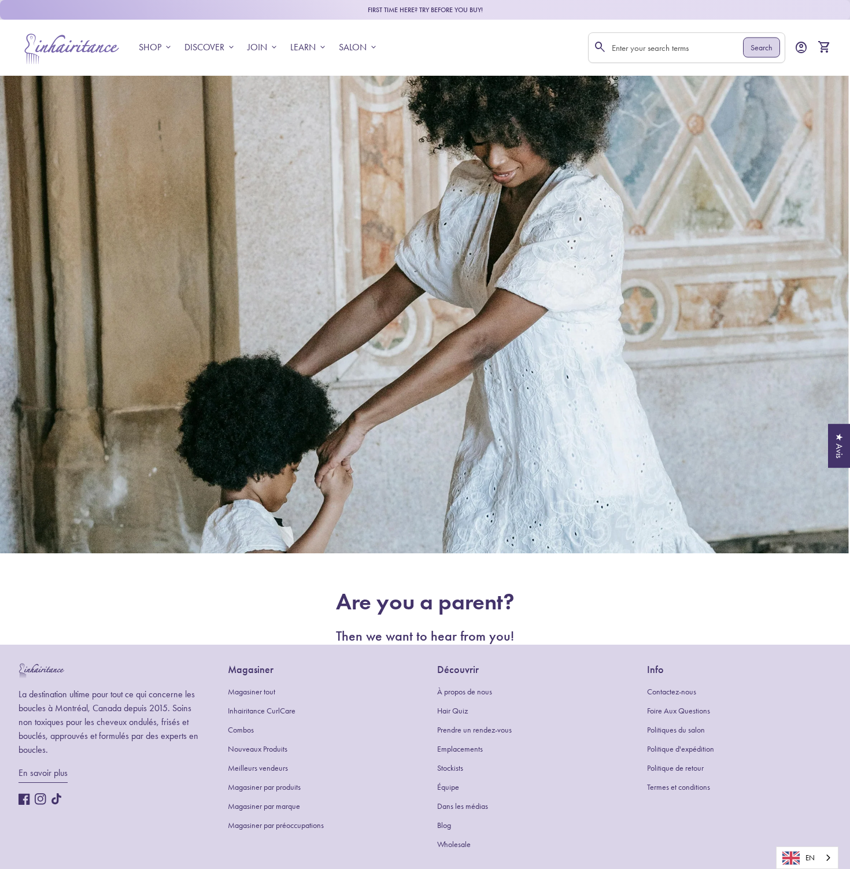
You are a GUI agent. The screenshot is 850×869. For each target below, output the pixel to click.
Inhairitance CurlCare (261, 711)
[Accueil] (72, 46)
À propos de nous (464, 692)
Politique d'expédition (680, 749)
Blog (444, 825)
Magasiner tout (251, 692)
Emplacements (460, 749)
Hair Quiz (452, 711)
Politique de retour (675, 768)
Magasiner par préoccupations (276, 825)
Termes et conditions (678, 787)
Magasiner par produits (264, 787)
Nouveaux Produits (257, 749)
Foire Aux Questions (678, 711)
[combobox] (807, 857)
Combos (241, 730)
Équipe (448, 787)
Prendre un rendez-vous (474, 730)
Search (762, 48)
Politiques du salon (676, 730)
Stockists (450, 768)
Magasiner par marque (264, 806)
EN (810, 857)
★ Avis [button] (839, 445)
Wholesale (454, 844)
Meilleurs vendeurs (258, 768)
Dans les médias (462, 806)
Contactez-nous (671, 692)
